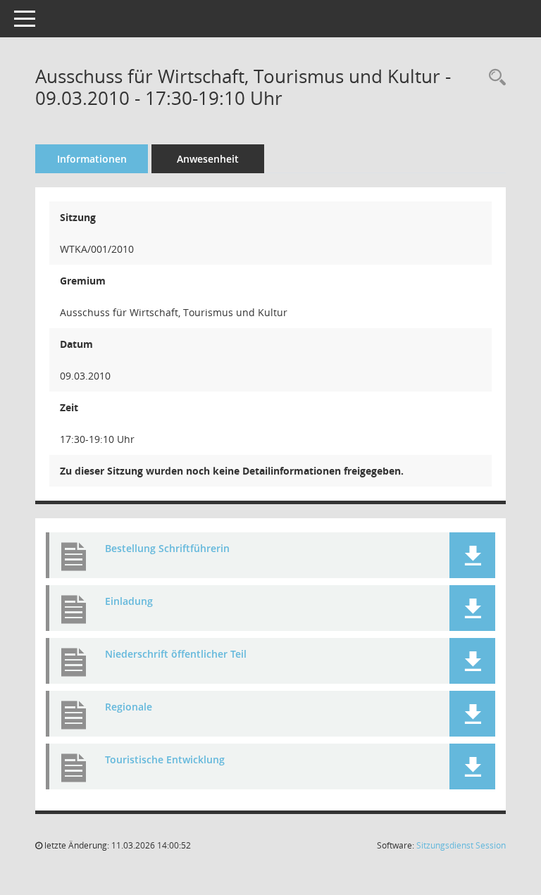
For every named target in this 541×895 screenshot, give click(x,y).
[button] (472, 555)
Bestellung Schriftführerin (167, 548)
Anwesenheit (208, 158)
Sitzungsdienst (461, 845)
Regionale (128, 706)
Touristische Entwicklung (165, 759)
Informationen (92, 158)
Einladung (129, 601)
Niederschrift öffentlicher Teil (176, 654)
